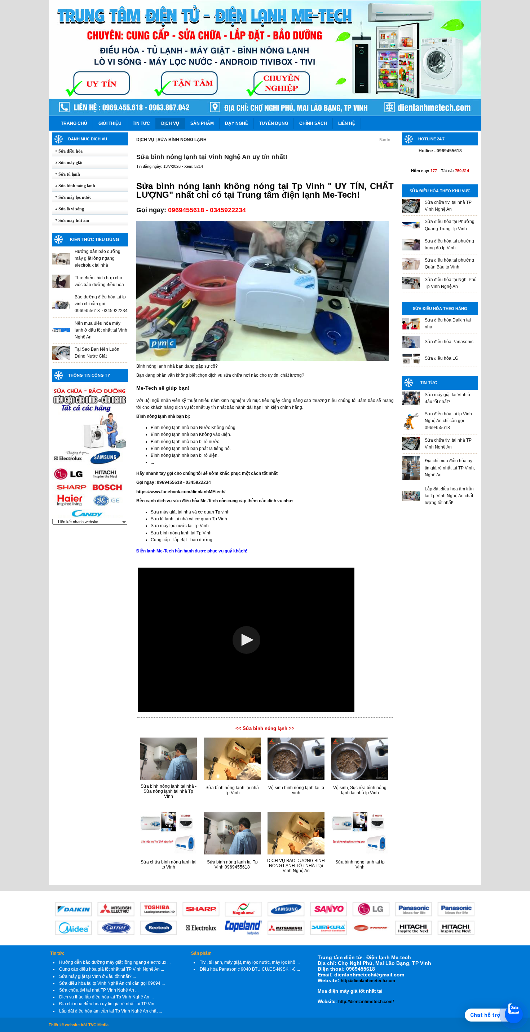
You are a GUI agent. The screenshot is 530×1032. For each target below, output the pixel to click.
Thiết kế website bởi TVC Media (79, 1025)
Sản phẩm (201, 953)
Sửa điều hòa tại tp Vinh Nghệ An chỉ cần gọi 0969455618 (448, 420)
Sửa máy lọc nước (71, 197)
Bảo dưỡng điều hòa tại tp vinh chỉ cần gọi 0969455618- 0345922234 (101, 303)
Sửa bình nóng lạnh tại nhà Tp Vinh (232, 790)
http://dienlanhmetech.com (368, 980)
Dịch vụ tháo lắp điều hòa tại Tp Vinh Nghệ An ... (106, 997)
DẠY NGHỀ (236, 123)
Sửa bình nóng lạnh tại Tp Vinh (181, 532)
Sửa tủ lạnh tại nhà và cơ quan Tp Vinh (189, 518)
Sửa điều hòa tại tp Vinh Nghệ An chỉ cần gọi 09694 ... (112, 983)
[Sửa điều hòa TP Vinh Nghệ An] (89, 517)
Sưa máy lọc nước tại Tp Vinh (180, 525)
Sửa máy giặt (67, 162)
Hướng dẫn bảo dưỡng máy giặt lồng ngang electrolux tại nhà (97, 258)
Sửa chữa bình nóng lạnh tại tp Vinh (168, 865)
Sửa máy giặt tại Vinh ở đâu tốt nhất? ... (97, 976)
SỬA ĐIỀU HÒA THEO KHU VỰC (440, 191)
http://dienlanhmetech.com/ (366, 1001)
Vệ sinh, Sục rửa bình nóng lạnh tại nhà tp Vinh (360, 790)
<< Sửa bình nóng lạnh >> (265, 728)
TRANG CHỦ (74, 123)
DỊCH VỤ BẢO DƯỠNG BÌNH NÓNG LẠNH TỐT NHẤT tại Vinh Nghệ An (296, 865)
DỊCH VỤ (170, 123)
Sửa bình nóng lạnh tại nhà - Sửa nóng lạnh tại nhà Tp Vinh (168, 791)
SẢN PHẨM (202, 123)
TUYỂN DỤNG (273, 123)
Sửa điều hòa (67, 151)
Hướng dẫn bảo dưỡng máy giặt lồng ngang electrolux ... (115, 962)
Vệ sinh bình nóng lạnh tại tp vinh (296, 790)
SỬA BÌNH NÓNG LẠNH (182, 139)
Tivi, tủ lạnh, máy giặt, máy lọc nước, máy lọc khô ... (250, 962)
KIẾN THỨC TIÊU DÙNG (94, 239)
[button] (246, 640)
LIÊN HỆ (346, 123)
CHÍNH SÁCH (313, 123)
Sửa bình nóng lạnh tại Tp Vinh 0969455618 (232, 865)
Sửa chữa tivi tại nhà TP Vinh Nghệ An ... (98, 990)
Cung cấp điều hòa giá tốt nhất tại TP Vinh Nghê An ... (111, 969)
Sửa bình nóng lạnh (73, 185)
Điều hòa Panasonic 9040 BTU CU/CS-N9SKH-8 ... (250, 969)
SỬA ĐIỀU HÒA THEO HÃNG (440, 308)
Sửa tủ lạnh (66, 174)
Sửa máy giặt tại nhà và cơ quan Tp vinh (190, 512)
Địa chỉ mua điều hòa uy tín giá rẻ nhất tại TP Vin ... (109, 1003)
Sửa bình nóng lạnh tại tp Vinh (360, 865)
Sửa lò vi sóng (68, 208)
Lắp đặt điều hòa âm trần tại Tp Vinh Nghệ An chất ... (110, 1011)
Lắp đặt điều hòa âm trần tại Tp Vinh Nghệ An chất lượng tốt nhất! (449, 495)
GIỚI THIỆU (110, 123)
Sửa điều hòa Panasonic (449, 341)
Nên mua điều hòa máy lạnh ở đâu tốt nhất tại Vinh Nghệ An (101, 330)
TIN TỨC (141, 123)
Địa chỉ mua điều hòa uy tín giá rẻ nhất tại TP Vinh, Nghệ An (450, 467)
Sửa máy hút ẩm (70, 220)
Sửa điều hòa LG (441, 358)
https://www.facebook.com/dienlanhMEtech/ (180, 491)
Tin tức (57, 953)
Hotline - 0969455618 (440, 150)
